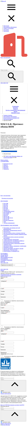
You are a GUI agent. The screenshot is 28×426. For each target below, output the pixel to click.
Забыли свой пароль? (6, 393)
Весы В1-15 (6, 210)
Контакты (5, 166)
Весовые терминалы (8, 220)
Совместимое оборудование (10, 151)
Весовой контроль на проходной (11, 242)
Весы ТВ (5, 206)
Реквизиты (6, 169)
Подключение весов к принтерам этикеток (13, 243)
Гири (4, 221)
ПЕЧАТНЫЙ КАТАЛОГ (7, 257)
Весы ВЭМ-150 (7, 212)
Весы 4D (5, 207)
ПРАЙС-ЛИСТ (4, 256)
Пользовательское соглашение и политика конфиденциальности (11, 275)
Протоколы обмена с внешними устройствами (14, 246)
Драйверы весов (7, 244)
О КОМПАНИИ (5, 161)
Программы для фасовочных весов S (12, 230)
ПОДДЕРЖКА (4, 253)
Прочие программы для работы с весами (13, 248)
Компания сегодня (7, 163)
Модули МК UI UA (8, 217)
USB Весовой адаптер (8, 211)
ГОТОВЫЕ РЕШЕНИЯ (6, 260)
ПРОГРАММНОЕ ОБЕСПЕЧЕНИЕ (9, 225)
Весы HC (5, 204)
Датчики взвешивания (8, 223)
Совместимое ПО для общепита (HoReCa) (13, 240)
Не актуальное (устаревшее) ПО (11, 251)
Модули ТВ (6, 216)
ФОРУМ (3, 261)
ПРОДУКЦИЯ (4, 201)
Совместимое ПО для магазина (11, 239)
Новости (5, 165)
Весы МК (5, 203)
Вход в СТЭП (4, 405)
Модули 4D (6, 219)
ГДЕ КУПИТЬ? (4, 254)
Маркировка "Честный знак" (10, 249)
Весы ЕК (5, 215)
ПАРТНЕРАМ (4, 258)
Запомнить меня (6, 392)
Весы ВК (5, 208)
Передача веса (6, 231)
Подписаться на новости (6, 265)
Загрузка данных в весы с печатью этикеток (14, 233)
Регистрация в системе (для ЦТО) (16, 405)
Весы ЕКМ (6, 213)
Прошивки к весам (8, 247)
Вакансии (5, 167)
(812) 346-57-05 (4, 83)
